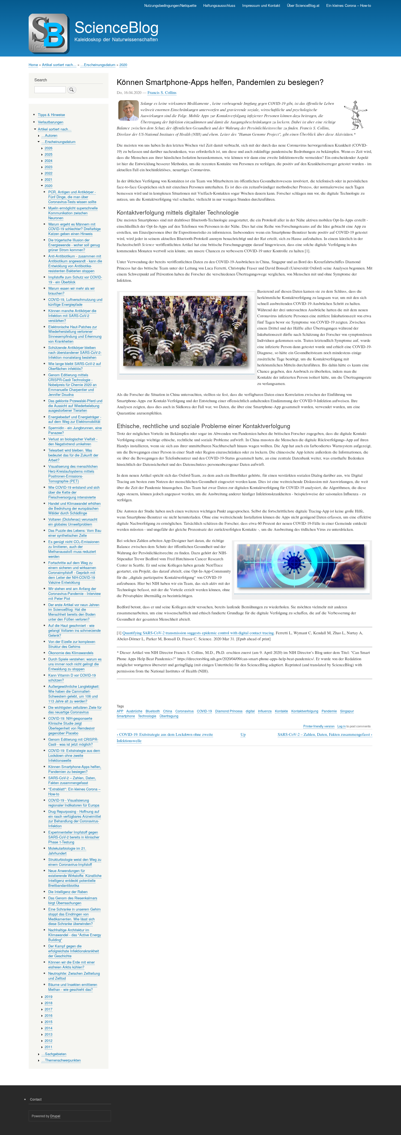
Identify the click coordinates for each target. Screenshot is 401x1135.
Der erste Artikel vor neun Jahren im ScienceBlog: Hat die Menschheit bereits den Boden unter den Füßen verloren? (73, 612)
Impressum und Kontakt (261, 5)
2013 (48, 1034)
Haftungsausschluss (219, 5)
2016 (48, 1015)
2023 (48, 166)
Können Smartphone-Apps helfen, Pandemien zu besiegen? (74, 769)
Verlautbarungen (50, 122)
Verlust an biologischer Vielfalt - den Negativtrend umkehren (72, 441)
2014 (48, 1027)
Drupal (55, 1115)
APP (120, 711)
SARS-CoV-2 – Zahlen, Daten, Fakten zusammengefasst (325, 734)
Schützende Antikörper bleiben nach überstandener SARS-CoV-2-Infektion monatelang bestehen (74, 352)
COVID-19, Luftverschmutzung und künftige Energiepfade (75, 302)
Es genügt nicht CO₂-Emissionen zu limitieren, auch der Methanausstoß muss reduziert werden (73, 549)
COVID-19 (204, 711)
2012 (48, 1040)
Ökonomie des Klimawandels (70, 652)
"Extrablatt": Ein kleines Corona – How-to (74, 791)
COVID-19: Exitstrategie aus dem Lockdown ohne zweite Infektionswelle (74, 755)
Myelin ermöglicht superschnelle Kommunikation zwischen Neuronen (73, 212)
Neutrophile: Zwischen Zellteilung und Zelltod (74, 976)
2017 (48, 1009)
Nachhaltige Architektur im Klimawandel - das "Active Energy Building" (74, 934)
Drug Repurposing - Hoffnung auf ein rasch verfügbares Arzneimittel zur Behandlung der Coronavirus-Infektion (74, 819)
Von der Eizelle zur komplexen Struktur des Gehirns (71, 644)
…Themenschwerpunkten (61, 1060)
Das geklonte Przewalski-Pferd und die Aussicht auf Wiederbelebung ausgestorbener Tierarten (75, 405)
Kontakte (281, 711)
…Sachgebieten (53, 1053)
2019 (48, 996)
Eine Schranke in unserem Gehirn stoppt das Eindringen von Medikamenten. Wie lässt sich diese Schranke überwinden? (74, 916)
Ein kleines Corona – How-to (348, 5)
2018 (48, 1002)
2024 (48, 160)
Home (33, 64)
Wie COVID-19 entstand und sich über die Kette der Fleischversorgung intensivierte (74, 492)
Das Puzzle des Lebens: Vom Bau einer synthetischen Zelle (74, 533)
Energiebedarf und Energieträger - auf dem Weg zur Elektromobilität (74, 419)
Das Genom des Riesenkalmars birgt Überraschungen (72, 900)
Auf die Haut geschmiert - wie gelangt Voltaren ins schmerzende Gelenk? (74, 630)
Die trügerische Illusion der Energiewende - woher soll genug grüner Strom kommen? (74, 244)
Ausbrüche (134, 711)
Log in (341, 726)
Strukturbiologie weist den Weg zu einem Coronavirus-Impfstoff (74, 862)
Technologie (147, 715)
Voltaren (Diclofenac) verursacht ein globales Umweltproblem (72, 522)
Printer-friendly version (318, 726)
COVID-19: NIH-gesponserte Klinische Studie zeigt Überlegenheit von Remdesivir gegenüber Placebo (71, 726)
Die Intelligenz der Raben (68, 891)
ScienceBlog (116, 26)
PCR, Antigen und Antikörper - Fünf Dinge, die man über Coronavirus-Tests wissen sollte (72, 196)
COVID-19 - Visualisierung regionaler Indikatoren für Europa (73, 803)
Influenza (265, 711)
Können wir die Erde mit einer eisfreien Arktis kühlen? (71, 964)
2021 (48, 179)
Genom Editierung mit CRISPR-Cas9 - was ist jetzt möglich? (73, 742)
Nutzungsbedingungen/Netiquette (170, 5)
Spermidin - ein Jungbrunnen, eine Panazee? (75, 430)
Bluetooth (153, 711)
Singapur (347, 711)
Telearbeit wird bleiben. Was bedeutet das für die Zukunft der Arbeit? (73, 455)
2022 (48, 173)
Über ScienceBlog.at (303, 5)
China (167, 711)
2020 (123, 64)
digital (250, 711)
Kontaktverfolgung (304, 711)
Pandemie (329, 711)
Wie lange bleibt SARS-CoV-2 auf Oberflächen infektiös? (74, 366)
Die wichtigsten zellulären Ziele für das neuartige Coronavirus (74, 710)
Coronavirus (184, 711)
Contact (35, 1099)
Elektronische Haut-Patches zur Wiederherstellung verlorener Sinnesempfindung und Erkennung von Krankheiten (74, 334)
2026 (48, 147)
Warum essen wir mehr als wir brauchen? (71, 291)
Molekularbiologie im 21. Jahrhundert (67, 851)
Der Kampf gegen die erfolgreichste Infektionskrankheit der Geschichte (73, 950)
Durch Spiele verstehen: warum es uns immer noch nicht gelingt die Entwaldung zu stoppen (74, 663)
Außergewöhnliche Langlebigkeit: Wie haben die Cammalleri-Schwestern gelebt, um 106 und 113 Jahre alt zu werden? (74, 694)
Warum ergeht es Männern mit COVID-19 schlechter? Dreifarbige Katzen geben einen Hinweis (74, 228)
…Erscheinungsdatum (97, 64)
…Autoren (49, 135)
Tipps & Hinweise (51, 114)
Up (243, 734)
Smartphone (126, 715)
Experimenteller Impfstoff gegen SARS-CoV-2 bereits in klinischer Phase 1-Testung (73, 836)
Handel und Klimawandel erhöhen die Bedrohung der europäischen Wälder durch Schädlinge (74, 508)
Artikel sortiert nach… (59, 64)
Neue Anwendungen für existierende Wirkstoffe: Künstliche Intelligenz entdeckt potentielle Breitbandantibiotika (74, 878)
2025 (48, 154)
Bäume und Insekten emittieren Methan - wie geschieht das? (72, 987)
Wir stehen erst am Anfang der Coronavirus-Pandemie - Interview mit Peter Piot (74, 593)
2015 (48, 1021)
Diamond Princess (229, 711)
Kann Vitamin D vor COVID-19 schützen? (72, 677)
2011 (48, 1046)
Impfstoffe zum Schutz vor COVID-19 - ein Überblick (75, 279)
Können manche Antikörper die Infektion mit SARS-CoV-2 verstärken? (72, 315)
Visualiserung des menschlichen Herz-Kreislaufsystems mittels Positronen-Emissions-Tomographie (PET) (73, 474)
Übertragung (169, 715)
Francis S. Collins (162, 92)
